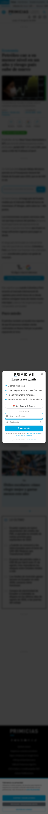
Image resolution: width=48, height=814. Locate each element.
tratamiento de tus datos (24, 436)
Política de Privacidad (32, 434)
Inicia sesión (31, 440)
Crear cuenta (24, 428)
